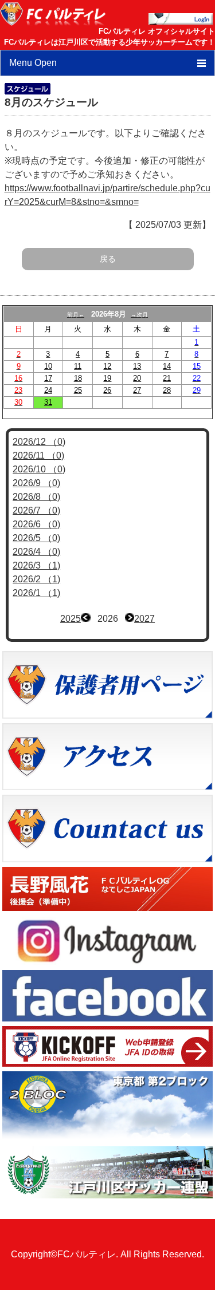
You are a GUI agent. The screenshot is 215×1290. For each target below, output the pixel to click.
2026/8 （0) (36, 497)
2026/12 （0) (39, 442)
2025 (70, 619)
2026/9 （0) (36, 483)
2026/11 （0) (38, 455)
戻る (108, 258)
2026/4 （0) (36, 552)
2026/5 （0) (36, 538)
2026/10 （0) (39, 469)
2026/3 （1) (36, 565)
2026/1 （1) (36, 593)
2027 (144, 619)
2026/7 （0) (36, 510)
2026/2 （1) (36, 579)
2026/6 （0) (36, 524)
